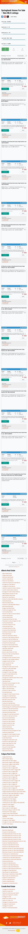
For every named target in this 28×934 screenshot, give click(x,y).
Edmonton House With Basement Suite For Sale (14, 841)
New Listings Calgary (8, 758)
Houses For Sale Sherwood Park (10, 710)
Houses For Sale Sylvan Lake (9, 741)
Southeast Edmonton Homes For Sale (12, 837)
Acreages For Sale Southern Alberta (11, 591)
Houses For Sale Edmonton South (11, 844)
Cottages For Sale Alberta (9, 586)
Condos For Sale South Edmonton (11, 866)
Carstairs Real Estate (8, 617)
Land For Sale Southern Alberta (10, 590)
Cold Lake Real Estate (8, 626)
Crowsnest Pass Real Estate (9, 630)
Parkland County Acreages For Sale (11, 683)
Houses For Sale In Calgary (9, 766)
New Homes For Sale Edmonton (10, 872)
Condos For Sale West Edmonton (10, 864)
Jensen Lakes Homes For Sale (10, 652)
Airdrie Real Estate (7, 600)
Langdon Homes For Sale (9, 661)
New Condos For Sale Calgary (10, 808)
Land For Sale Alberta (8, 579)
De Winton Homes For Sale (9, 632)
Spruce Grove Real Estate (9, 717)
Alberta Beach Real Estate (9, 595)
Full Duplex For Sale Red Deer (10, 697)
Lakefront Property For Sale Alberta (11, 582)
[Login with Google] (5, 17)
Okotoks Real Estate (7, 679)
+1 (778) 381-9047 (5, 94)
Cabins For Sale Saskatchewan (10, 907)
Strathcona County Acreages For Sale (12, 730)
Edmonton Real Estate (8, 577)
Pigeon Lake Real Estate (8, 688)
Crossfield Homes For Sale (9, 628)
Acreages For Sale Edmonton (9, 870)
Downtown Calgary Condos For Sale (11, 809)
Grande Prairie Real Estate (9, 642)
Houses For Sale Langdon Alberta (11, 659)
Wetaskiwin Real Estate (8, 750)
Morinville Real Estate (8, 675)
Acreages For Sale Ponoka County (11, 694)
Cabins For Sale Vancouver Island (11, 893)
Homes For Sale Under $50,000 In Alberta (13, 599)
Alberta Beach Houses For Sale (10, 593)
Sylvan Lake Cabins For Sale (9, 743)
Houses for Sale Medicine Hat (10, 674)
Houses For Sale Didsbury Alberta (11, 637)
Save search (5, 49)
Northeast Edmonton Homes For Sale (12, 833)
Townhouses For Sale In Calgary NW (11, 769)
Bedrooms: (6, 27)
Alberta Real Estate (7, 573)
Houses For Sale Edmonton (9, 832)
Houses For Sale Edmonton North (11, 846)
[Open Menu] (25, 2)
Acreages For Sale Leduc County (10, 666)
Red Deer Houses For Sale (9, 699)
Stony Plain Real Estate (8, 728)
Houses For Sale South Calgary (10, 797)
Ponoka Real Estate (7, 692)
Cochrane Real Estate (8, 622)
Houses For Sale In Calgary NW (10, 767)
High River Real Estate (8, 648)
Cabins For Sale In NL (8, 900)
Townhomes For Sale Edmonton (10, 853)
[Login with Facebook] (2, 17)
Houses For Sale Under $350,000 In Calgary (13, 793)
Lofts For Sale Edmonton (9, 879)
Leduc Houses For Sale (8, 663)
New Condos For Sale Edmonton (10, 875)
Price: (6, 21)
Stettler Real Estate (7, 726)
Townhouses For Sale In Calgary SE (11, 786)
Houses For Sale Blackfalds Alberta (11, 604)
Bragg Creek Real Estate (8, 608)
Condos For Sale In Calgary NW (10, 771)
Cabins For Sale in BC (8, 891)
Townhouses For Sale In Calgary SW (11, 780)
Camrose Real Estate (8, 611)
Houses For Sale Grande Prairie (10, 644)
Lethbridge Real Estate (8, 670)
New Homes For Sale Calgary (10, 760)
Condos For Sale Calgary (8, 806)
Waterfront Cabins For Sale (9, 898)
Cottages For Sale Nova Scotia (10, 902)
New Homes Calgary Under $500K (11, 764)
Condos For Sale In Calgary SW (10, 782)
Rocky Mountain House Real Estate (11, 705)
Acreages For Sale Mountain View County (13, 677)
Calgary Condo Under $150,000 (10, 813)
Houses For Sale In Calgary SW (10, 778)
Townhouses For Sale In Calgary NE (11, 775)
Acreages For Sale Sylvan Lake (10, 739)
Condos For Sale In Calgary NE (10, 777)
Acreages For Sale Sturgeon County (11, 734)
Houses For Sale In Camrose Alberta (11, 613)
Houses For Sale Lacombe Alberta (11, 653)
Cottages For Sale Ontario (9, 904)
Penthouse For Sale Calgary (9, 811)
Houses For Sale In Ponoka (9, 690)
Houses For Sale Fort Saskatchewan (11, 641)
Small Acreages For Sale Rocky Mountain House (14, 706)
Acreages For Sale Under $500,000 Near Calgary (14, 822)
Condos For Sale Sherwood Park (10, 708)
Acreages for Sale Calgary (9, 820)
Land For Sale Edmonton (8, 881)
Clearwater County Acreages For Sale (12, 621)
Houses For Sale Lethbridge (9, 668)
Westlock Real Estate (8, 748)
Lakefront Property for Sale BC (10, 894)
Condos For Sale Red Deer (9, 703)
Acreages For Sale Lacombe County (11, 657)
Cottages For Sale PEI (8, 905)
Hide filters (22, 49)
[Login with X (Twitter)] (8, 17)
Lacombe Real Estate (8, 655)
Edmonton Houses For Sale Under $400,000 (13, 852)
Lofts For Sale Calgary (8, 818)
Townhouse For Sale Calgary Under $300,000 (13, 802)
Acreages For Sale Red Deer (9, 695)
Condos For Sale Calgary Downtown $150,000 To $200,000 (14, 816)
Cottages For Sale (7, 896)
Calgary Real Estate (7, 575)
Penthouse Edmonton (8, 861)
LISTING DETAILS (5, 89)
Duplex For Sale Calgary (8, 804)
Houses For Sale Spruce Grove (10, 716)
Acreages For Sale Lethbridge (10, 672)
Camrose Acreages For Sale (9, 610)
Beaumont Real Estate (8, 602)
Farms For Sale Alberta (8, 580)
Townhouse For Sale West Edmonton (12, 857)
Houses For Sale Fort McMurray (10, 639)
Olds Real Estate (6, 681)
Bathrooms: (6, 32)
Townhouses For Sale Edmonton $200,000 (13, 855)
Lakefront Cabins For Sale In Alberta (11, 588)
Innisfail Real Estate (7, 650)
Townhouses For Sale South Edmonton (12, 859)
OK (18, 930)
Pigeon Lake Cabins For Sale (9, 686)
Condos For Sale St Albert (9, 719)
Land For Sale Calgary (8, 823)
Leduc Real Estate (7, 664)
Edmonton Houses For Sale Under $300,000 (13, 848)
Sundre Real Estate (7, 737)
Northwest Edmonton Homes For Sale (12, 835)
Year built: (7, 38)
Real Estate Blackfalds (8, 606)
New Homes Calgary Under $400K (11, 795)
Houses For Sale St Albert (9, 721)
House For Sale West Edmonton (10, 843)
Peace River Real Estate (8, 684)
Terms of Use (12, 930)
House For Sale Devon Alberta (10, 635)
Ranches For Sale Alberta (9, 597)
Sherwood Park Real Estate (9, 712)
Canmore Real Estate (8, 615)
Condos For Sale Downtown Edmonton (12, 868)
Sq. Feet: (6, 43)
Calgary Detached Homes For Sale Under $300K (14, 791)
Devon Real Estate (7, 633)
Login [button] (13, 16)
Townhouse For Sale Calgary (9, 800)
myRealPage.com (16, 566)
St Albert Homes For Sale (9, 723)
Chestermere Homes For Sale (10, 619)
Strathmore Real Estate (8, 732)
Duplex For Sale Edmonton (9, 877)
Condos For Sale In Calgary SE (10, 788)
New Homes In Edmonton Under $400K (12, 874)
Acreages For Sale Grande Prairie (10, 646)
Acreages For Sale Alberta (9, 584)
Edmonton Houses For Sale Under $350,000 (13, 850)
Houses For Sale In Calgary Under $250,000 (13, 789)
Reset (14, 49)
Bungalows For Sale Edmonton (10, 883)
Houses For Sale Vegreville (9, 747)
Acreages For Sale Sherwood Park (11, 714)
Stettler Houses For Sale (8, 725)
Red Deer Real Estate (8, 701)
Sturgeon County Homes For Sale (11, 736)
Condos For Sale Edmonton (9, 863)
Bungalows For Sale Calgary (9, 798)
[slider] (2, 23)
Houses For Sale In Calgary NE (10, 773)
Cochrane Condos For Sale (9, 624)
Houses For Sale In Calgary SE (10, 784)
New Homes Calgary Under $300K (11, 762)
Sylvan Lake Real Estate (8, 745)
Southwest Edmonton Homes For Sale (12, 839)
